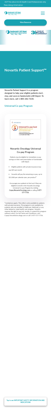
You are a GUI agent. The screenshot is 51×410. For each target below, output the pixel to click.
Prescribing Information (13, 5)
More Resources (25, 22)
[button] (43, 13)
